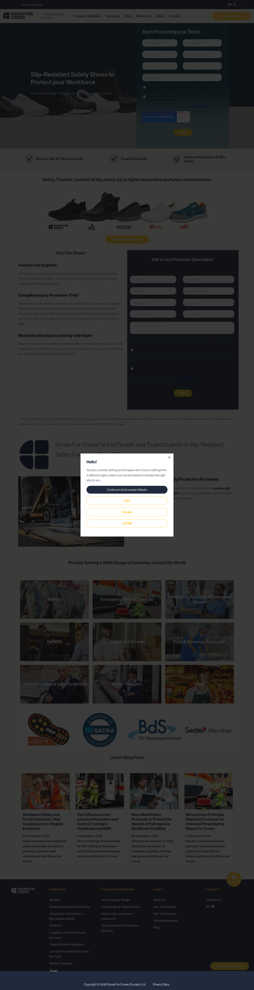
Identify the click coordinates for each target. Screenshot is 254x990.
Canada (127, 512)
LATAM (127, 523)
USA (127, 501)
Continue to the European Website (127, 489)
